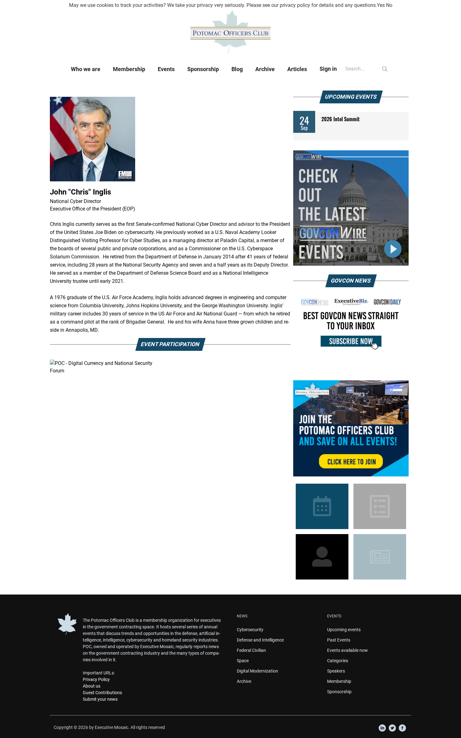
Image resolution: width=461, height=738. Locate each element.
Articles (297, 69)
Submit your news (100, 699)
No (389, 5)
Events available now (347, 650)
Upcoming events (344, 629)
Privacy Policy (96, 679)
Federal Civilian (251, 650)
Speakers (336, 670)
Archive (265, 69)
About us (91, 686)
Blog (237, 69)
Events (166, 69)
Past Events (338, 639)
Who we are (85, 69)
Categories (337, 660)
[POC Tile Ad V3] (351, 428)
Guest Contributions (102, 692)
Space (243, 660)
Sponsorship (203, 69)
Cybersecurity (250, 629)
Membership (129, 69)
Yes (381, 5)
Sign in (328, 68)
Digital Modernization (257, 670)
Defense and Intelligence (260, 639)
